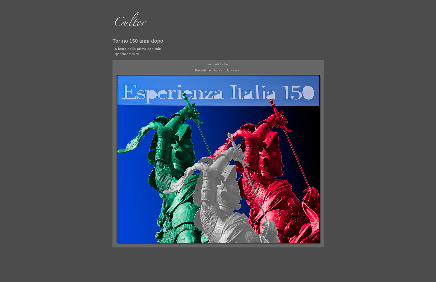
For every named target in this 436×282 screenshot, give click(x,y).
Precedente (203, 70)
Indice (218, 70)
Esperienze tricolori (126, 54)
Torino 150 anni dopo (138, 41)
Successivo (233, 70)
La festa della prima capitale (137, 49)
